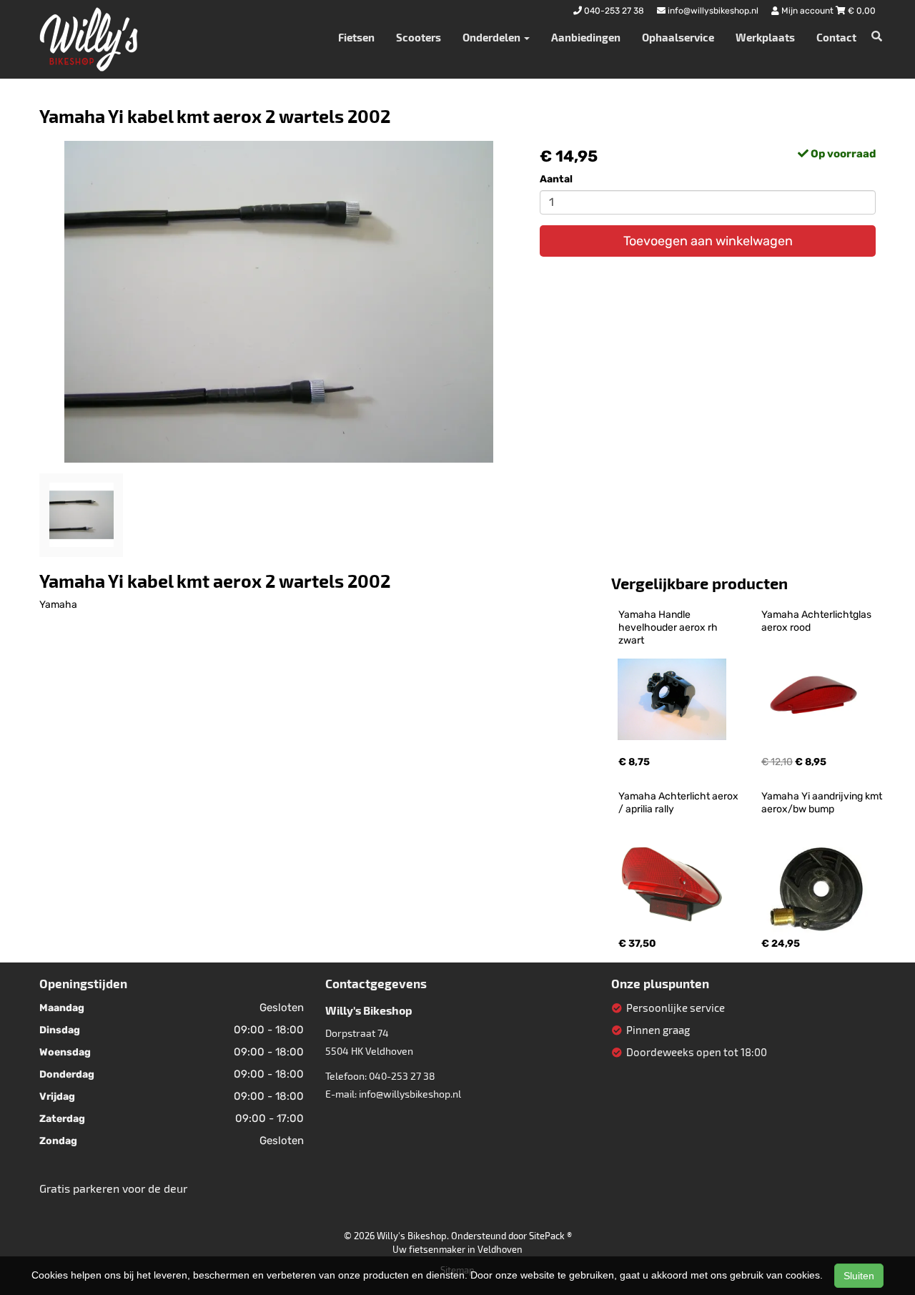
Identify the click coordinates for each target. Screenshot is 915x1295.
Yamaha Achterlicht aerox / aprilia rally (679, 802)
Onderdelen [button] (493, 37)
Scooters (418, 37)
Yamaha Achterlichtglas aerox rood (817, 621)
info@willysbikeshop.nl (410, 1094)
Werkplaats (765, 37)
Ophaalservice (678, 37)
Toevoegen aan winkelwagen (708, 241)
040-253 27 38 (402, 1076)
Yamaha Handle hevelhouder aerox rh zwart (669, 627)
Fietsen (356, 37)
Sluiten (859, 1275)
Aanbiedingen (585, 37)
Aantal (556, 179)
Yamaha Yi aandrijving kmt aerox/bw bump (822, 802)
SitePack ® (550, 1235)
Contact (836, 37)
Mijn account (807, 11)
